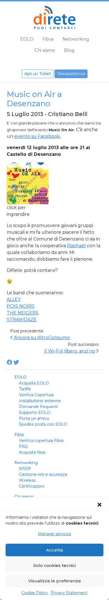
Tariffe (25, 388)
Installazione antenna (40, 400)
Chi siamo (44, 50)
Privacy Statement (69, 592)
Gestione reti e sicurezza (43, 474)
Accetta (54, 550)
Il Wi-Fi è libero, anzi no (69, 351)
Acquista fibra (32, 452)
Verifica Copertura (36, 394)
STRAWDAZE (22, 319)
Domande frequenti (38, 406)
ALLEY (14, 299)
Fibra (47, 39)
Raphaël (76, 245)
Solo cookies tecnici (54, 565)
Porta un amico (34, 418)
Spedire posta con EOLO (43, 424)
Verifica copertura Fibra (41, 440)
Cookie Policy (35, 592)
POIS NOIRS (20, 306)
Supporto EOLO (34, 412)
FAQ (23, 446)
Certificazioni (31, 486)
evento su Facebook (37, 136)
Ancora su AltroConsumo (42, 337)
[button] (100, 504)
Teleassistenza (71, 73)
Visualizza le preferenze (54, 580)
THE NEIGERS (23, 313)
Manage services (54, 533)
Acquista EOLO (34, 383)
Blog (69, 50)
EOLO (27, 39)
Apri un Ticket (37, 73)
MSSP (25, 468)
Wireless (27, 480)
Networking (75, 39)
